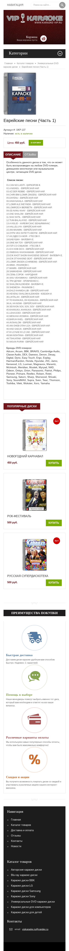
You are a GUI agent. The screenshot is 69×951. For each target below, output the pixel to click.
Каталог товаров (21, 824)
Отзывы (30, 154)
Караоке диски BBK (23, 880)
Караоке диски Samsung (26, 890)
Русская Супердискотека (27, 575)
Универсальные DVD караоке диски (33, 901)
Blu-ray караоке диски (24, 874)
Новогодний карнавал (25, 456)
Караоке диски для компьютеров (31, 906)
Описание (13, 154)
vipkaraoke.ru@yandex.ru (35, 929)
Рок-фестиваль (19, 516)
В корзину (36, 143)
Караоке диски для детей (26, 912)
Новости (16, 846)
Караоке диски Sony (23, 896)
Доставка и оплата (22, 830)
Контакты (16, 840)
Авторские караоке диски (26, 869)
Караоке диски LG (22, 885)
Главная (16, 819)
